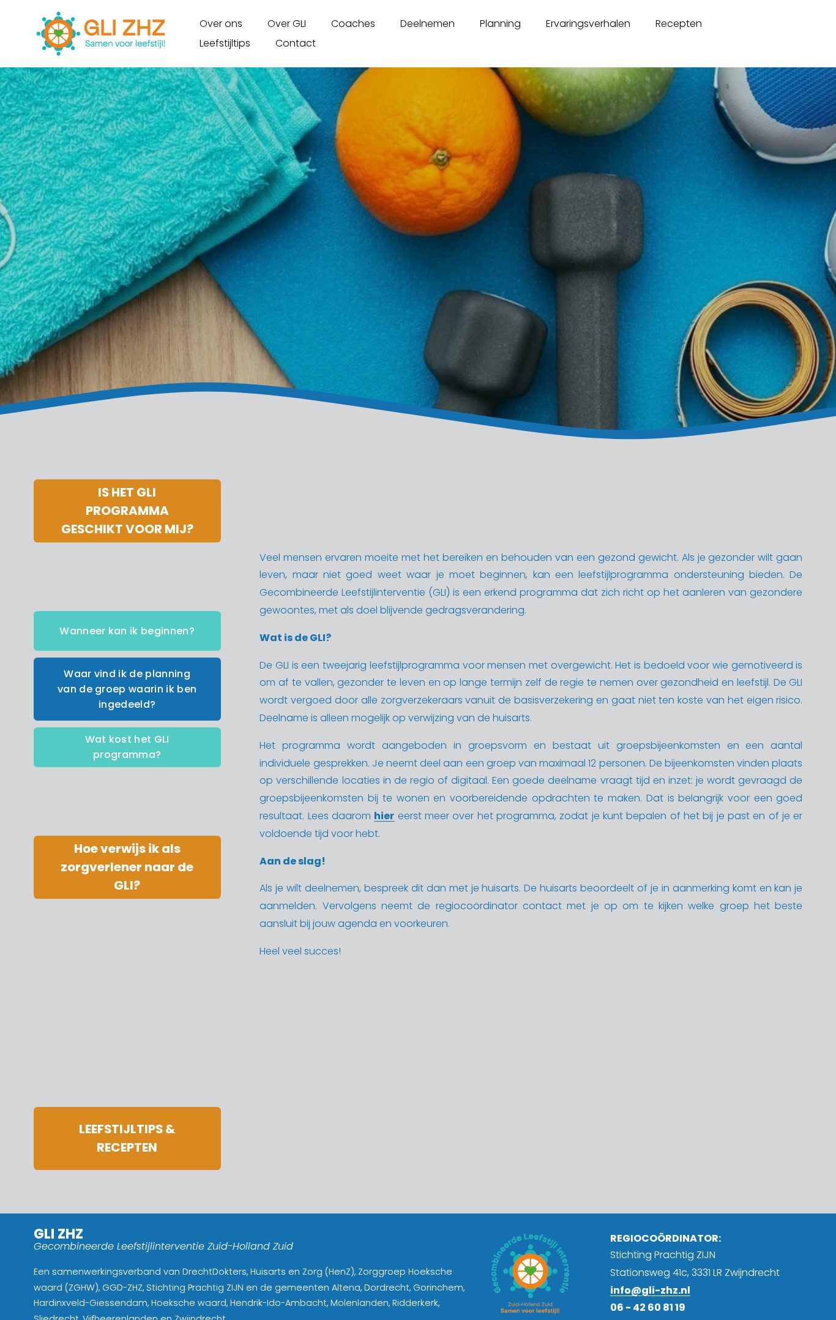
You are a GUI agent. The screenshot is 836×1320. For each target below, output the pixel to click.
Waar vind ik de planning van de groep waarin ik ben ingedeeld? (127, 689)
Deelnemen (427, 24)
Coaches (353, 24)
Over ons (221, 24)
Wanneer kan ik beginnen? (127, 631)
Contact (295, 43)
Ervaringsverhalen (588, 24)
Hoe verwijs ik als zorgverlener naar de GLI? (127, 867)
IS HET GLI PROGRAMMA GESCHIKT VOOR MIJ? (127, 511)
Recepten (678, 24)
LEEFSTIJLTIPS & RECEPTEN (127, 1138)
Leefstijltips (225, 43)
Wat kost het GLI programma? (127, 747)
